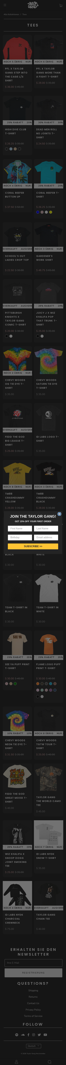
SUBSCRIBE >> (33, 546)
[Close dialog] (59, 514)
